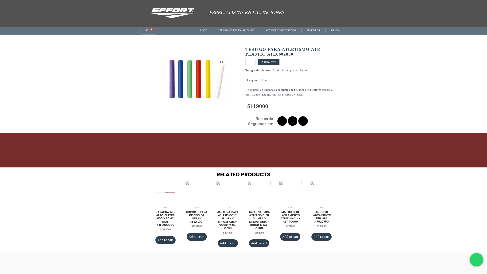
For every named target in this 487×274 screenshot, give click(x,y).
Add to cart (268, 61)
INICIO (203, 30)
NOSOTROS (313, 30)
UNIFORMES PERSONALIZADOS (236, 30)
